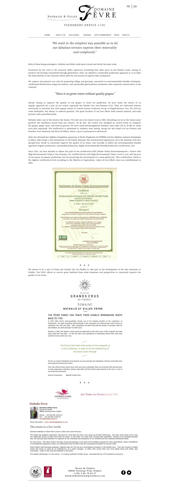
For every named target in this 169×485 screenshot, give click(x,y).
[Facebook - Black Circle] (123, 472)
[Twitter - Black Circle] (129, 472)
